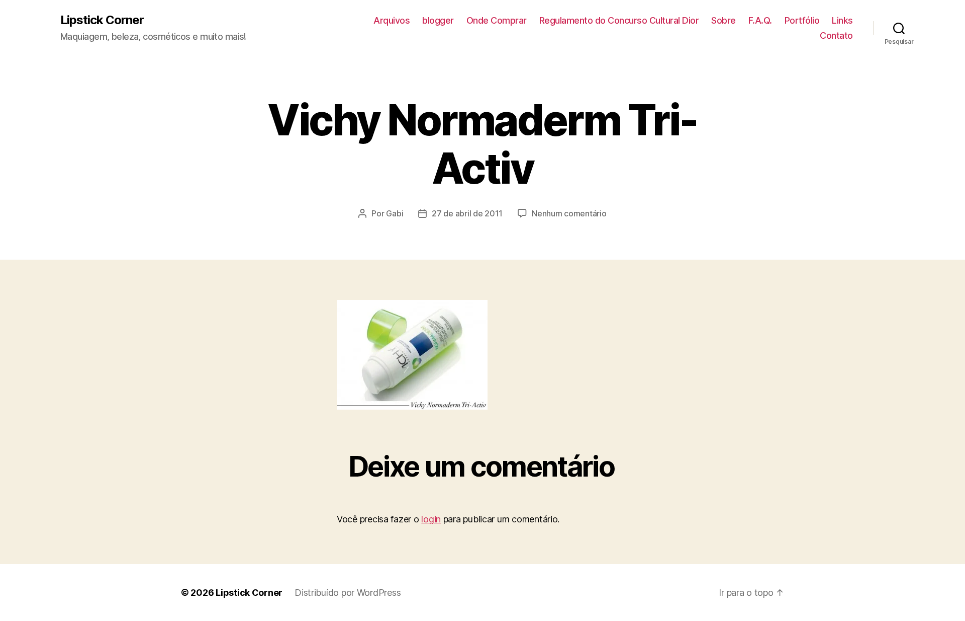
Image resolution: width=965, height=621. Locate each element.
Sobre (723, 20)
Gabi (394, 213)
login (431, 519)
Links (842, 20)
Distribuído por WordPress (348, 592)
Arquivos (391, 20)
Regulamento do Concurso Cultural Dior (619, 20)
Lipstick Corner (102, 20)
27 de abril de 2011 (467, 213)
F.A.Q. (760, 20)
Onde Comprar (496, 20)
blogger (438, 20)
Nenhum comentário (569, 213)
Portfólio (802, 20)
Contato (836, 35)
